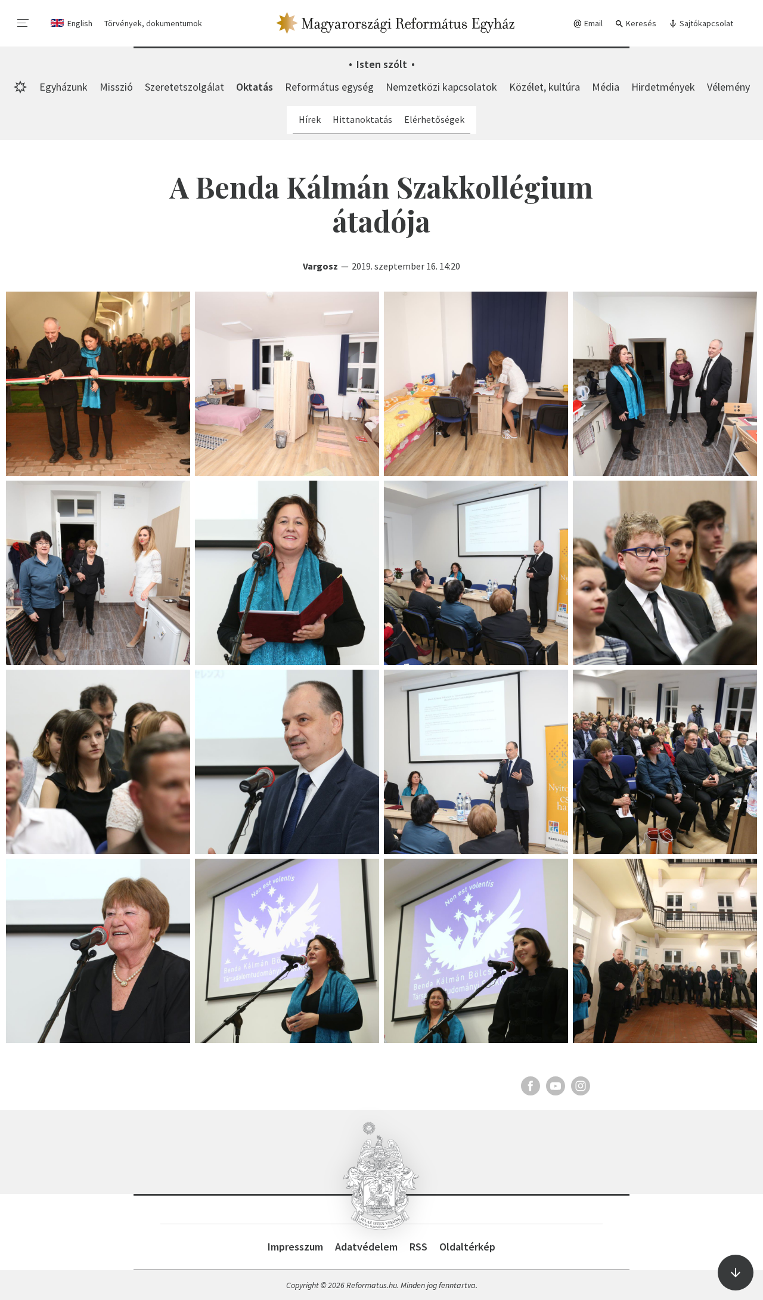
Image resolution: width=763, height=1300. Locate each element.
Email (592, 23)
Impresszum (295, 1246)
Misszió (116, 87)
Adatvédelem (366, 1246)
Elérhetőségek (434, 119)
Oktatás (254, 87)
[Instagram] (580, 1085)
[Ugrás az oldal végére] (735, 1272)
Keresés (640, 23)
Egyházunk (63, 87)
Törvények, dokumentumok (153, 23)
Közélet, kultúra (544, 87)
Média (605, 87)
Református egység (329, 87)
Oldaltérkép (467, 1246)
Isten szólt (381, 64)
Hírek (310, 119)
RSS (418, 1246)
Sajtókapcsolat (705, 23)
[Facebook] (530, 1085)
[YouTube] (555, 1085)
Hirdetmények (663, 87)
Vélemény (728, 87)
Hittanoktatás (362, 119)
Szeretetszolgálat (184, 87)
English (79, 23)
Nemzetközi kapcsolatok (441, 87)
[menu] (23, 23)
